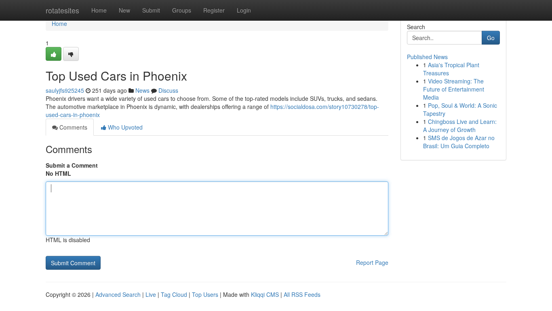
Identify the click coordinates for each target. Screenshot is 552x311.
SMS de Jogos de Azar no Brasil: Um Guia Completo (459, 142)
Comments (72, 127)
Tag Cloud (174, 294)
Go (491, 38)
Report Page (372, 262)
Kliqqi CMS (265, 294)
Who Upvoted (124, 127)
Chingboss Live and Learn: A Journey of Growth (460, 125)
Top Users (205, 294)
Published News (427, 57)
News (142, 90)
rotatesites (62, 10)
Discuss (168, 90)
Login (244, 10)
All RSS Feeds (302, 294)
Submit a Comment (72, 165)
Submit (151, 10)
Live (150, 294)
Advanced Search (118, 294)
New (124, 10)
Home (99, 10)
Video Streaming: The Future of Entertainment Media (453, 89)
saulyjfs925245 (65, 90)
